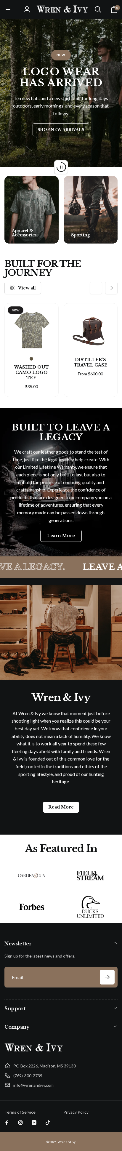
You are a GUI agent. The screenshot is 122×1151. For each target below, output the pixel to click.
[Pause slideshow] (61, 167)
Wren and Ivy (67, 1142)
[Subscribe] (107, 977)
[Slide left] (10, 210)
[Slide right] (111, 210)
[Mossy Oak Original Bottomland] (31, 359)
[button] (8, 9)
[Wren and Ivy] (34, 1051)
